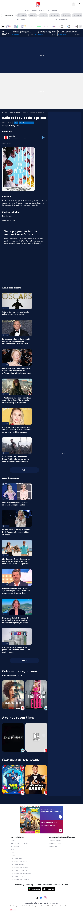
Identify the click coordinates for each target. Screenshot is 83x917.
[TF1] (52, 26)
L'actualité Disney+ (17, 864)
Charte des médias (36, 908)
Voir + (24, 470)
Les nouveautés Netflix (19, 861)
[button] (24, 137)
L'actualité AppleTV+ (18, 876)
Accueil (5, 112)
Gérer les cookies (55, 841)
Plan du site (53, 847)
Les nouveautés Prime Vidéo (21, 873)
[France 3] (67, 26)
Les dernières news (5, 33)
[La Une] (29, 26)
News (27, 11)
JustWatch (9, 143)
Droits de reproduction (49, 908)
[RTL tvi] (7, 26)
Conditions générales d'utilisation (19, 906)
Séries (13, 856)
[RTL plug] (22, 26)
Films (13, 852)
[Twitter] (37, 897)
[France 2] (60, 26)
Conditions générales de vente (37, 906)
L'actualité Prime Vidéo (19, 870)
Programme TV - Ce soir (19, 843)
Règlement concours (56, 843)
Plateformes (53, 11)
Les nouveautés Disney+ (19, 867)
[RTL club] (14, 26)
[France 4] (75, 26)
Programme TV (38, 11)
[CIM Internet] (41, 910)
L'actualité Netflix (17, 858)
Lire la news (15, 35)
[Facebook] (41, 897)
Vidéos (13, 849)
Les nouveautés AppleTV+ (20, 879)
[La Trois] (44, 26)
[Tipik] (37, 26)
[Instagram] (45, 897)
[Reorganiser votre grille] (3, 26)
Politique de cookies (52, 906)
